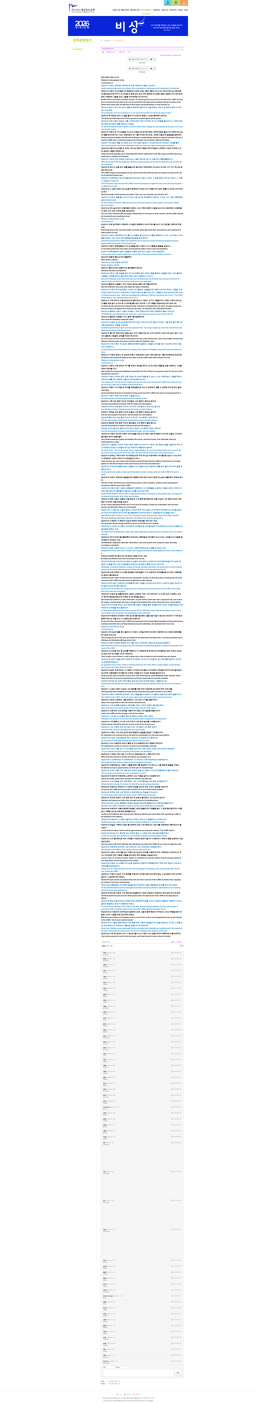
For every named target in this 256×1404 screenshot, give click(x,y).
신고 (180, 952)
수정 (175, 952)
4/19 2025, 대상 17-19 (114, 1381)
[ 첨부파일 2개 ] (177, 55)
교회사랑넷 (150, 1401)
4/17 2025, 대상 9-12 (114, 1384)
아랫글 (110, 946)
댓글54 (103, 946)
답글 (172, 952)
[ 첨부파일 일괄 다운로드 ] (166, 55)
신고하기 (173, 942)
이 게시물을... (179, 942)
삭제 (177, 952)
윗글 (107, 946)
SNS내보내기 (105, 942)
